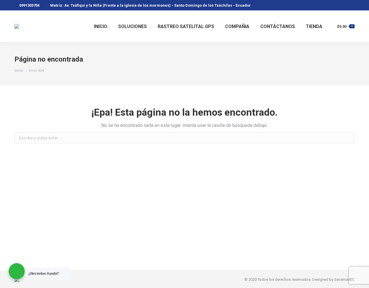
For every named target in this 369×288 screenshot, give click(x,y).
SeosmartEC (344, 279)
